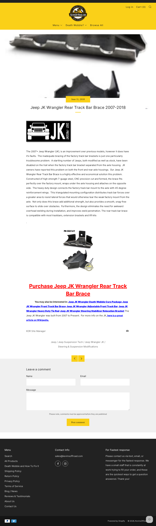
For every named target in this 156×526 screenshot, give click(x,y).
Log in (129, 6)
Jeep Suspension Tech (70, 342)
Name (29, 376)
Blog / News (11, 491)
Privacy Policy (12, 481)
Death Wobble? (75, 25)
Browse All (96, 25)
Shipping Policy (13, 471)
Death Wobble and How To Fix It (22, 466)
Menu (56, 25)
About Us (9, 501)
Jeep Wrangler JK (94, 342)
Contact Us (10, 506)
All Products (11, 461)
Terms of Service (14, 486)
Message (31, 389)
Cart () (141, 6)
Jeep (53, 342)
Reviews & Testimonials (17, 496)
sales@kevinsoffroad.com (69, 456)
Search (8, 456)
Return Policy (12, 476)
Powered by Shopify (116, 521)
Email (83, 376)
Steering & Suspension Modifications (78, 346)
